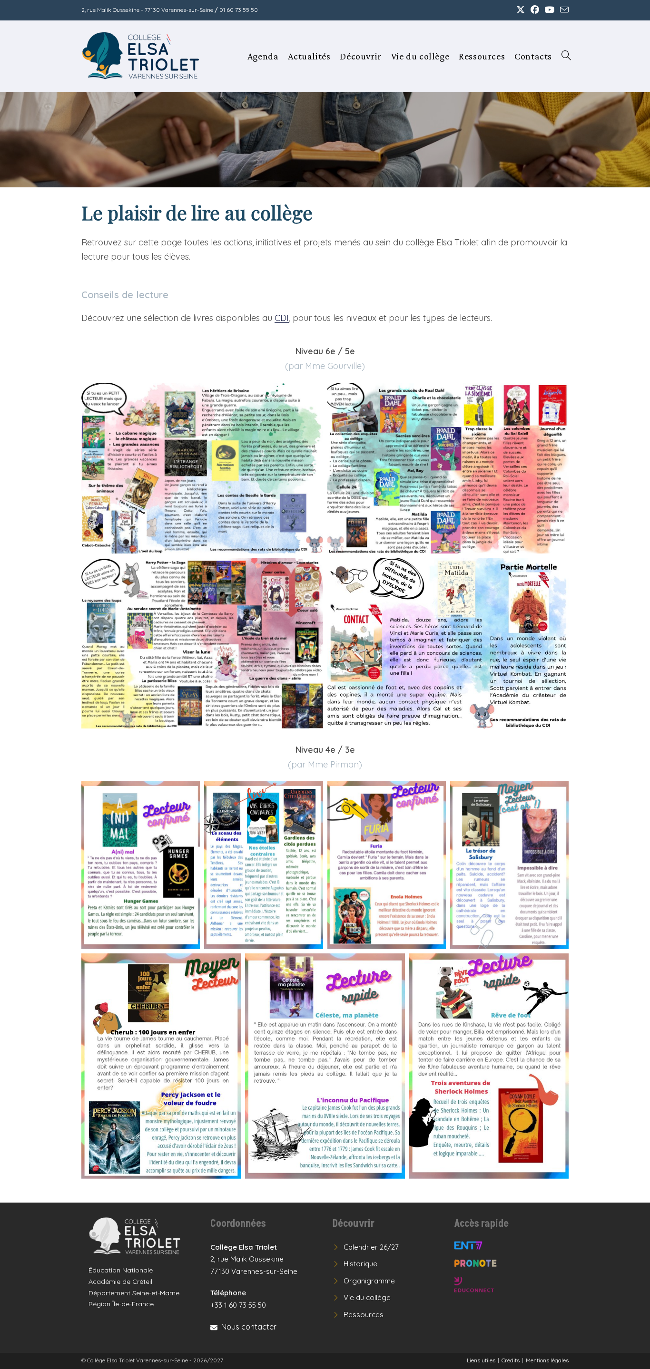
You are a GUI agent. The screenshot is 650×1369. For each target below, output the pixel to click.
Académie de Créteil (120, 1281)
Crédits (511, 1360)
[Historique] (354, 1264)
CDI (282, 317)
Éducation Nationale (121, 1270)
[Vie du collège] (361, 1297)
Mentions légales (547, 1360)
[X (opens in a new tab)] (520, 10)
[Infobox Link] (142, 1236)
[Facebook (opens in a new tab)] (535, 10)
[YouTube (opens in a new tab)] (549, 10)
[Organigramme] (363, 1281)
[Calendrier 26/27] (365, 1247)
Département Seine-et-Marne (134, 1293)
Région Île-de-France (121, 1304)
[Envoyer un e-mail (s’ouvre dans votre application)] (563, 10)
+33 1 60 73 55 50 (238, 1305)
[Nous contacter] (243, 1326)
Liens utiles (481, 1360)
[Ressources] (358, 1315)
